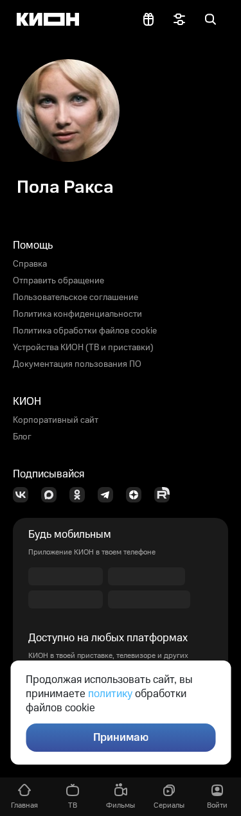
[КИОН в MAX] (52, 494)
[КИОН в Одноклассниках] (81, 494)
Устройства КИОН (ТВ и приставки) (83, 347)
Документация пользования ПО (77, 364)
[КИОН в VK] (24, 494)
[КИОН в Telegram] (109, 494)
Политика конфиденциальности (77, 314)
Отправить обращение (58, 281)
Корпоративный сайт (55, 420)
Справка (30, 264)
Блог (22, 437)
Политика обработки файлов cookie (85, 331)
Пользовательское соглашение (75, 297)
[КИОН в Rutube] (165, 494)
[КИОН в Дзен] (137, 494)
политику (110, 694)
